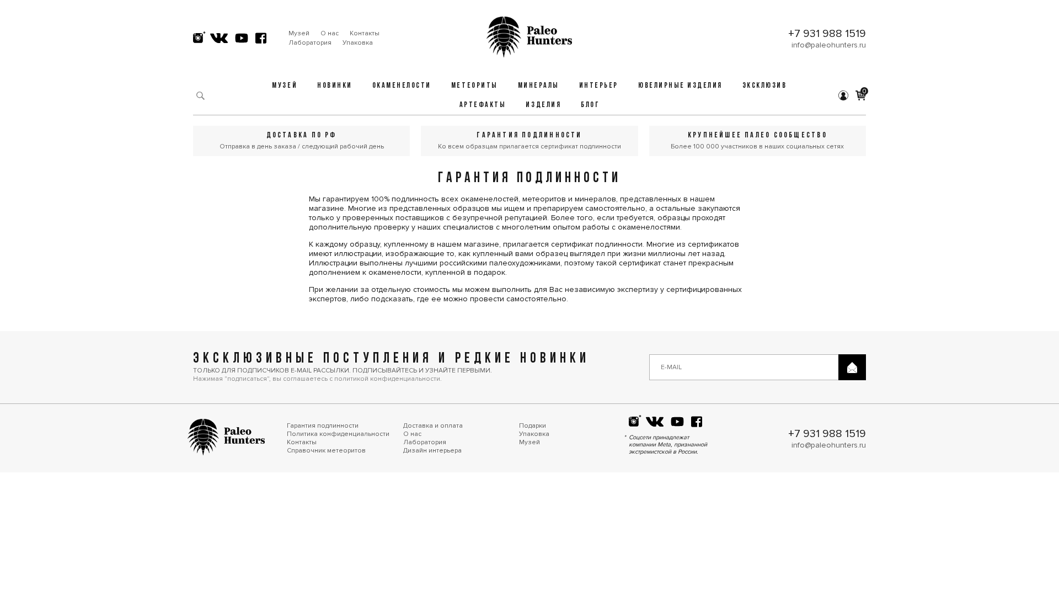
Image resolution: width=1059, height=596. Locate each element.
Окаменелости (401, 86)
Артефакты (482, 105)
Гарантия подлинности (323, 426)
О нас (329, 33)
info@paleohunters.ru (828, 45)
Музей (298, 33)
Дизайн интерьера (432, 450)
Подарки (532, 426)
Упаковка (358, 43)
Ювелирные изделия (680, 86)
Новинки (334, 86)
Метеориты (474, 86)
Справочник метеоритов (326, 450)
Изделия (543, 105)
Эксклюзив (764, 86)
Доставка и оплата (433, 426)
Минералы (538, 86)
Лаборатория (309, 43)
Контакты (364, 33)
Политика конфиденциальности (338, 434)
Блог (590, 105)
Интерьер (598, 86)
